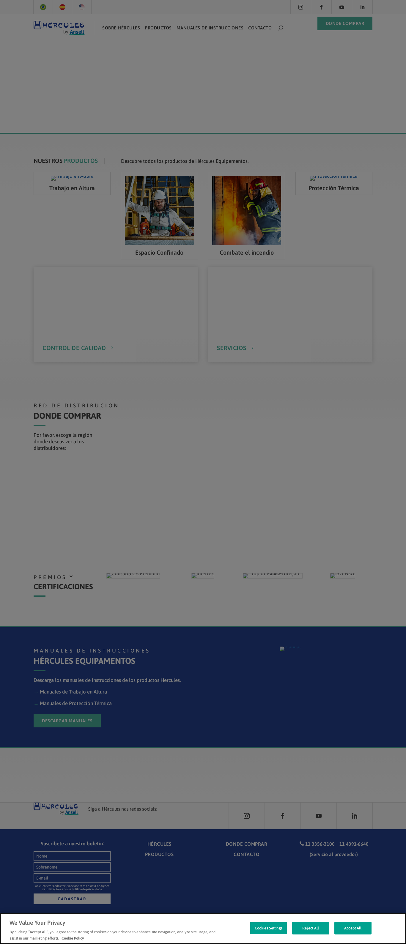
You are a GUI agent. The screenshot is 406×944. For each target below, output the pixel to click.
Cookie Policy (73, 938)
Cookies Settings (268, 928)
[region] (203, 928)
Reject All (310, 928)
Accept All (352, 928)
